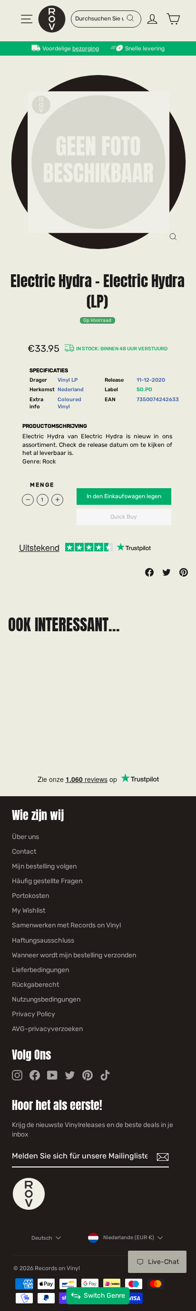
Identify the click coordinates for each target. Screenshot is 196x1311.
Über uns (25, 837)
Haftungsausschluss (43, 940)
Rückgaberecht (35, 985)
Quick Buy (123, 516)
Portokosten (30, 896)
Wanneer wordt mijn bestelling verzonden (74, 955)
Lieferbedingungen (40, 970)
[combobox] (100, 18)
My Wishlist (28, 910)
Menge (42, 485)
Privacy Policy (33, 1014)
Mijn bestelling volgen (44, 866)
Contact (24, 852)
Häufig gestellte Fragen (47, 881)
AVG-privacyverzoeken (47, 1029)
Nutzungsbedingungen (46, 999)
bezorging (85, 48)
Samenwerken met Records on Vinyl (66, 925)
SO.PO (144, 389)
